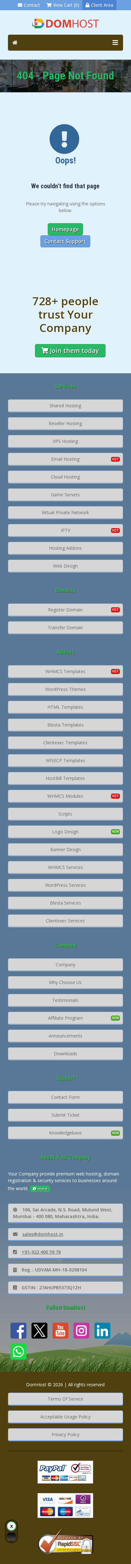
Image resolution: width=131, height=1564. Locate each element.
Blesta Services (65, 903)
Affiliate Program (65, 1018)
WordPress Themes (65, 689)
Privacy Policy (65, 1434)
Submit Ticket (65, 1115)
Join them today (74, 350)
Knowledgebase (65, 1133)
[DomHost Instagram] (81, 1331)
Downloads (65, 1054)
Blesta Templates (65, 725)
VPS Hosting (65, 441)
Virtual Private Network (65, 512)
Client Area (102, 5)
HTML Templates (65, 707)
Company (65, 964)
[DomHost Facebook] (18, 1331)
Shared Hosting (65, 406)
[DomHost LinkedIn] (102, 1331)
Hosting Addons (65, 548)
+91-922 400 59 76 (41, 1252)
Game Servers (65, 495)
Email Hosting (65, 459)
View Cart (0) (66, 5)
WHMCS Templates (65, 671)
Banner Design (65, 849)
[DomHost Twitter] (39, 1331)
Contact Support (65, 241)
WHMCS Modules (65, 796)
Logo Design (65, 832)
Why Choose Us (65, 982)
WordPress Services (65, 885)
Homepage (65, 229)
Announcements (65, 1036)
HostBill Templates (65, 778)
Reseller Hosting (65, 423)
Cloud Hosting (65, 477)
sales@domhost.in (42, 1234)
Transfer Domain (65, 627)
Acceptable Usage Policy (65, 1417)
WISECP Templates (65, 760)
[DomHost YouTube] (60, 1331)
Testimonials (65, 1000)
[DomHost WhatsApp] (18, 1352)
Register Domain (65, 610)
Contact (32, 5)
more (42, 1188)
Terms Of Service (65, 1399)
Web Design (65, 566)
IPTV (65, 530)
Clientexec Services (65, 921)
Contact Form (65, 1097)
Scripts (65, 814)
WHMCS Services (65, 867)
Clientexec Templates (65, 743)
